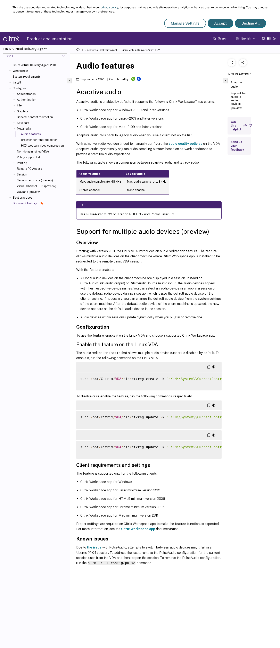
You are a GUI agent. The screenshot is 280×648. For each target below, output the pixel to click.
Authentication (26, 99)
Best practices (22, 197)
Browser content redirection (39, 139)
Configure (19, 88)
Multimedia (24, 128)
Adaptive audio (236, 84)
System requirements (27, 76)
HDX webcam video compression (42, 145)
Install (17, 82)
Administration (26, 94)
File (19, 105)
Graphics (22, 111)
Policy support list (28, 157)
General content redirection (35, 117)
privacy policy (109, 7)
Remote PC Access (29, 168)
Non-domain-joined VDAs (33, 151)
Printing (22, 163)
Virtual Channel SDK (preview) (36, 186)
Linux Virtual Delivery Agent (100, 50)
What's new (20, 70)
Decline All (250, 23)
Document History (25, 203)
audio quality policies (185, 144)
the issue (94, 547)
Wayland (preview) (29, 191)
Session (22, 174)
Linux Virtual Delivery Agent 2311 (34, 65)
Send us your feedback (237, 145)
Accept (220, 23)
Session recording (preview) (35, 180)
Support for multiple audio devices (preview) (238, 101)
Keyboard (23, 122)
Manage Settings (185, 23)
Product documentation (50, 38)
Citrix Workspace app (138, 529)
